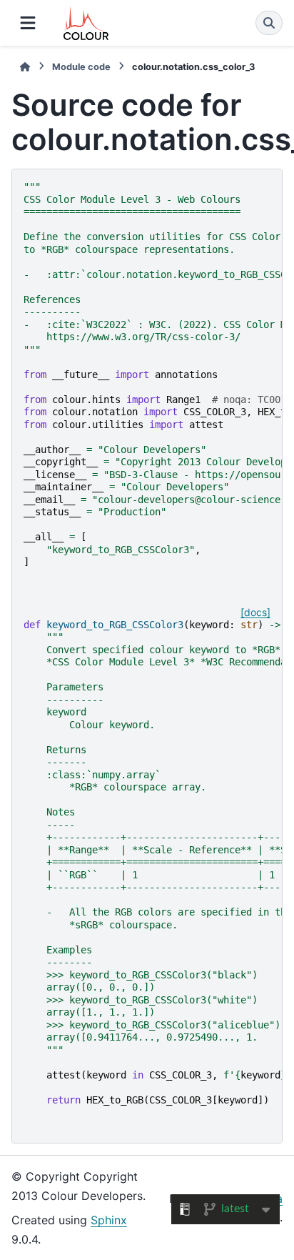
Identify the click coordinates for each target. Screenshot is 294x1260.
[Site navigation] (27, 23)
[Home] (25, 66)
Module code (81, 66)
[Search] (269, 23)
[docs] (255, 612)
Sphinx (109, 1220)
